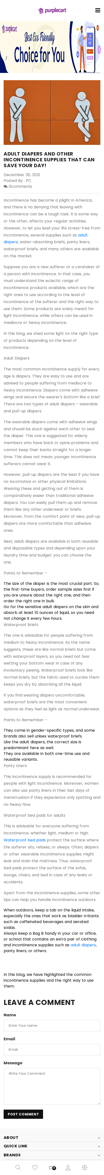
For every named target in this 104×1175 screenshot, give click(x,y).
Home (95, 54)
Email (9, 1039)
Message (13, 1063)
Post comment (23, 1114)
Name (10, 1015)
